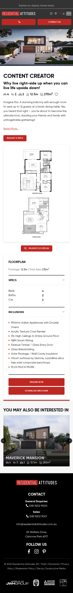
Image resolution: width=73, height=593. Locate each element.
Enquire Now (36, 382)
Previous (3, 440)
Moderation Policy (25, 568)
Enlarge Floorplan (39, 248)
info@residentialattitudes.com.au (36, 524)
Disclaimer (53, 564)
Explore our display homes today (36, 5)
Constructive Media (55, 568)
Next (69, 440)
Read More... (11, 128)
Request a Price (15, 138)
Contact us (54, 22)
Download (36, 390)
